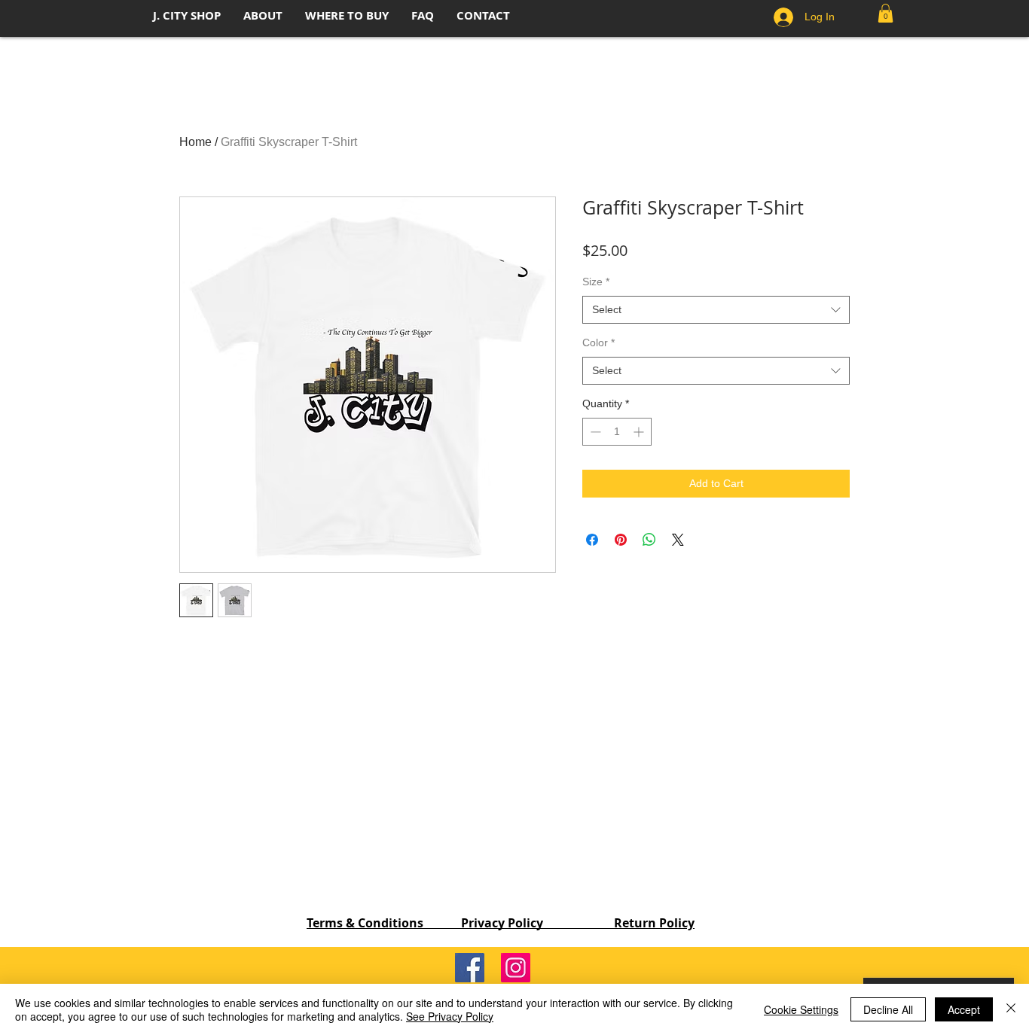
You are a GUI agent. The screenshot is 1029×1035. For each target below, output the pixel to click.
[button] (885, 13)
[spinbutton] (617, 432)
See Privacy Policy (449, 1016)
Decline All (888, 1009)
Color (598, 342)
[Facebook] (469, 967)
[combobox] (716, 310)
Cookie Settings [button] (801, 1009)
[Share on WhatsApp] (649, 540)
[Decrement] (594, 432)
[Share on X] (678, 540)
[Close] (1011, 1009)
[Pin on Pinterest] (621, 540)
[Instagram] (515, 967)
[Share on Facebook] (592, 540)
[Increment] (640, 432)
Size (595, 281)
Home (195, 141)
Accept (964, 1009)
